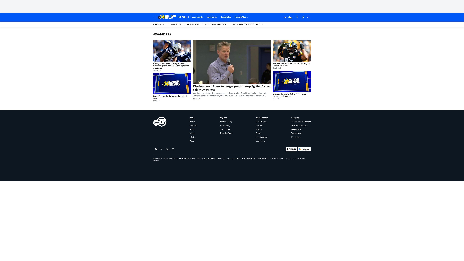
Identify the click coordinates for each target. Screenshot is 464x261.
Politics (259, 129)
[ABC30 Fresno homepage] (167, 17)
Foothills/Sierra (241, 17)
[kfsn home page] (160, 122)
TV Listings (295, 137)
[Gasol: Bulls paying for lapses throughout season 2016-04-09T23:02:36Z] (172, 83)
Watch (192, 133)
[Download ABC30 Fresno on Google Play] (304, 149)
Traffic (192, 129)
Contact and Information (301, 122)
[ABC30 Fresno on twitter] (161, 149)
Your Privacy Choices (170, 158)
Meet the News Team (299, 126)
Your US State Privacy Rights (206, 158)
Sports (258, 133)
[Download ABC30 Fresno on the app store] (291, 149)
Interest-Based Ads (233, 158)
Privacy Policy (157, 158)
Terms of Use (221, 158)
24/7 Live (182, 17)
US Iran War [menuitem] (176, 24)
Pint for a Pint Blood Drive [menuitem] (215, 24)
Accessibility (296, 129)
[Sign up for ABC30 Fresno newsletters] (173, 149)
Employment (296, 133)
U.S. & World (261, 122)
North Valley (212, 17)
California (260, 126)
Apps (192, 141)
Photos (193, 137)
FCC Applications (262, 158)
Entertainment (261, 137)
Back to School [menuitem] (159, 24)
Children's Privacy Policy (187, 158)
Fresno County (197, 17)
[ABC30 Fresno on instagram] (167, 149)
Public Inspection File (248, 158)
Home (192, 122)
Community (260, 141)
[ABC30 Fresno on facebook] (155, 149)
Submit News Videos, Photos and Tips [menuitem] (247, 24)
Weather (193, 126)
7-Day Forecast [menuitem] (193, 24)
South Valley (226, 17)
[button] (154, 16)
